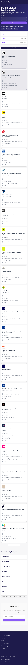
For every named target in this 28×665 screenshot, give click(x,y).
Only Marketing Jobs (7, 2)
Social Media (20, 26)
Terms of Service (5, 643)
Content (3, 28)
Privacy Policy (4, 646)
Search (14, 22)
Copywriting (15, 596)
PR (10, 596)
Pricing (2, 640)
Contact (3, 648)
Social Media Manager (15, 598)
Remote (7, 26)
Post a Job (3, 638)
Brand (7, 28)
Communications (5, 596)
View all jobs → (24, 551)
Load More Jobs (14, 545)
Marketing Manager (5, 598)
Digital (16, 26)
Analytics (24, 596)
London (11, 26)
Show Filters (14, 48)
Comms (15, 28)
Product (11, 28)
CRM (20, 596)
